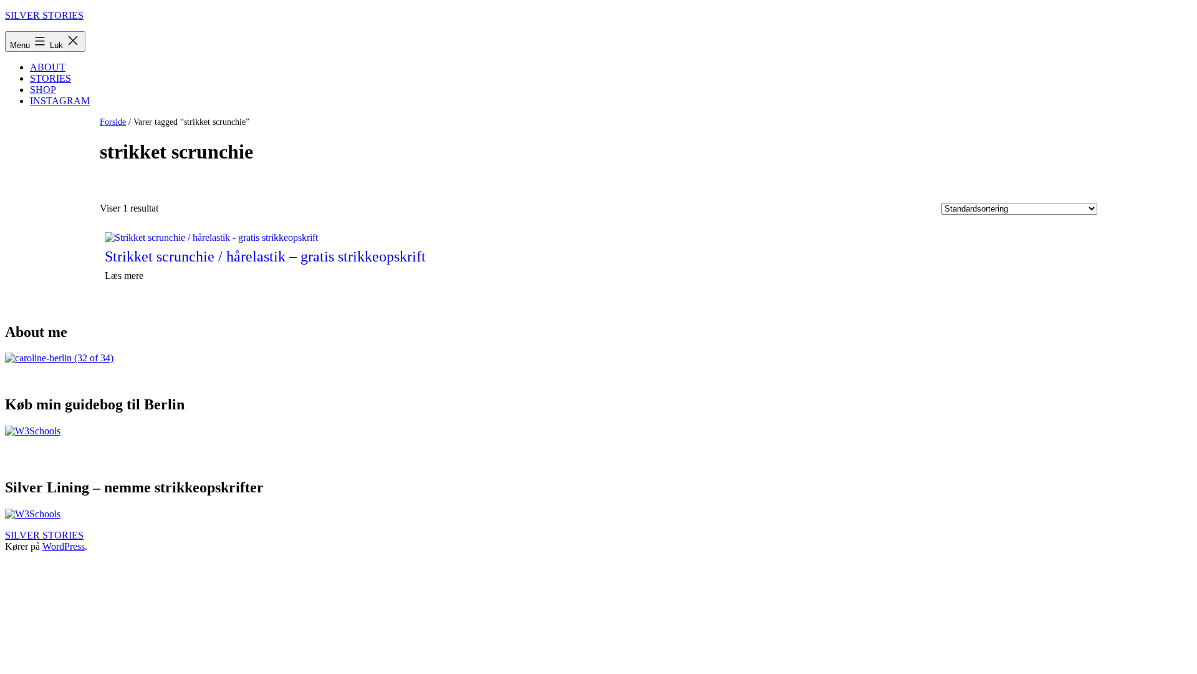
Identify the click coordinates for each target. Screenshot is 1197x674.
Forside (113, 122)
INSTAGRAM (60, 100)
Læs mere (124, 275)
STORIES (50, 78)
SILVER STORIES (44, 15)
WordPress (63, 546)
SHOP (43, 89)
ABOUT (47, 67)
